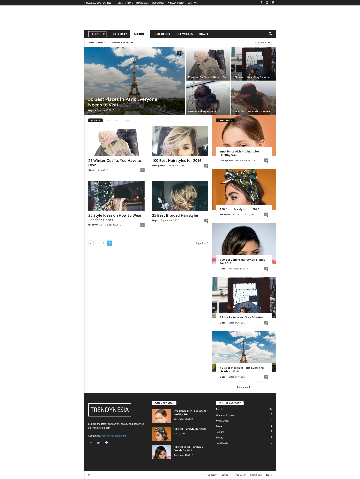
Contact (193, 2)
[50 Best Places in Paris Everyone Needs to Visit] (134, 81)
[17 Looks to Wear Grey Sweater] (253, 64)
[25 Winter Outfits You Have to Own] (208, 64)
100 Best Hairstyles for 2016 (176, 160)
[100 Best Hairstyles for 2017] (208, 98)
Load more (243, 387)
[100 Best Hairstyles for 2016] (180, 141)
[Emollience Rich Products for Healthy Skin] (244, 135)
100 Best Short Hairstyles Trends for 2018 (242, 261)
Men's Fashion (97, 42)
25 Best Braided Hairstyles (175, 215)
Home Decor (161, 34)
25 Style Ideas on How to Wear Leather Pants (115, 217)
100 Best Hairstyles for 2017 (204, 111)
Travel (203, 34)
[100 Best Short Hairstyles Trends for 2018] (244, 243)
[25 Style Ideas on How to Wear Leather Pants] (116, 196)
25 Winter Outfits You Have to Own (208, 77)
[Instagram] (267, 2)
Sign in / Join (125, 2)
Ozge (91, 110)
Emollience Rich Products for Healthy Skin (239, 153)
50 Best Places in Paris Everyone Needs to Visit (122, 102)
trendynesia (159, 165)
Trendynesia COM (229, 214)
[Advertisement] (180, 17)
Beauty (219, 437)
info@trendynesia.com (113, 435)
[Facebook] (261, 2)
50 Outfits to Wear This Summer (251, 111)
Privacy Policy (175, 2)
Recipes (220, 432)
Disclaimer (158, 2)
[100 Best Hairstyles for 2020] (244, 189)
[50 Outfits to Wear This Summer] (253, 98)
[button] (270, 34)
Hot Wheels (184, 34)
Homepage (142, 2)
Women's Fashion (122, 42)
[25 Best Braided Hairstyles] (180, 196)
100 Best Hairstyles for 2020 (239, 209)
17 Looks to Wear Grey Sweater (251, 77)
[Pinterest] (273, 2)
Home (108, 120)
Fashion (138, 34)
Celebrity (120, 34)
